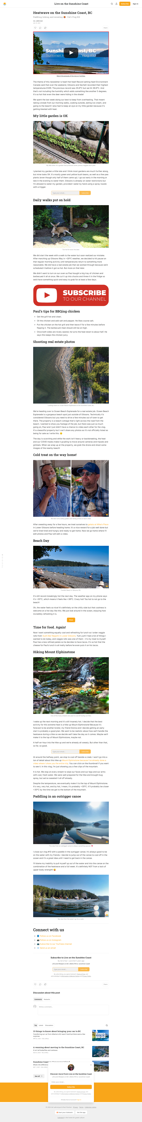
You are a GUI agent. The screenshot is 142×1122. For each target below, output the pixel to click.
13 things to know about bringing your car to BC (57, 1031)
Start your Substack (65, 1112)
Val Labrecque (38, 21)
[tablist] (42, 999)
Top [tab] (35, 1025)
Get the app (81, 1112)
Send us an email (48, 948)
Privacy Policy (87, 1094)
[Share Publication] (116, 4)
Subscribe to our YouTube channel (56, 944)
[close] (91, 1065)
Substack (61, 1118)
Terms (81, 1107)
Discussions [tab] (49, 1025)
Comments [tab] (38, 999)
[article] (71, 1036)
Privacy (75, 1107)
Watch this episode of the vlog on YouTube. (71, 76)
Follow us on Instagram (50, 940)
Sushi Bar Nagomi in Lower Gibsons (59, 636)
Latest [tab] (41, 1025)
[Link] (30, 116)
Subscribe (125, 4)
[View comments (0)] (40, 28)
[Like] (35, 28)
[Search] (112, 4)
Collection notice (90, 1107)
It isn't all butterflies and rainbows (45, 1050)
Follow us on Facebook (50, 936)
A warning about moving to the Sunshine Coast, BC (58, 1047)
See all (37, 1076)
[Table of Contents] (2, 561)
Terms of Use (81, 1092)
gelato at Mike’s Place (98, 524)
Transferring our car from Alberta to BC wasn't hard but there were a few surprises (59, 1035)
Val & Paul (45, 1038)
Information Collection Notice (70, 1094)
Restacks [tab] (47, 999)
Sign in (135, 4)
